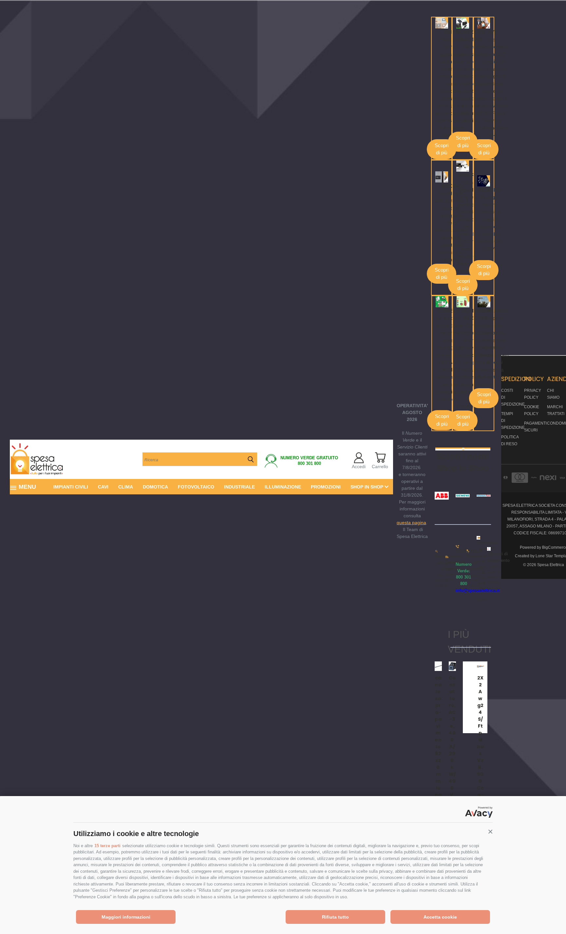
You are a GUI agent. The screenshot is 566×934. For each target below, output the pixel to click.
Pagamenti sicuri (535, 426)
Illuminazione (283, 486)
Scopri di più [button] (441, 149)
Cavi (103, 486)
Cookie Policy (531, 410)
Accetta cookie (440, 917)
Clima (125, 486)
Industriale (239, 486)
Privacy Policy (532, 394)
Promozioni (326, 486)
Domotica (155, 486)
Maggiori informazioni (126, 917)
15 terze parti (107, 845)
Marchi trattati (555, 410)
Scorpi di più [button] (484, 269)
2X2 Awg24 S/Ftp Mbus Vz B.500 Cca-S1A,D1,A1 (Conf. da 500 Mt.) (480, 778)
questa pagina (411, 522)
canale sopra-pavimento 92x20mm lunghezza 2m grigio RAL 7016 (438, 778)
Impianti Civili (70, 486)
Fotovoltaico (196, 486)
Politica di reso (510, 440)
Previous (549, 913)
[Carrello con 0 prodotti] (380, 457)
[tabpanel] (466, 697)
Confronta (445, 672)
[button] (490, 831)
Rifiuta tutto (335, 917)
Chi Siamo (553, 394)
